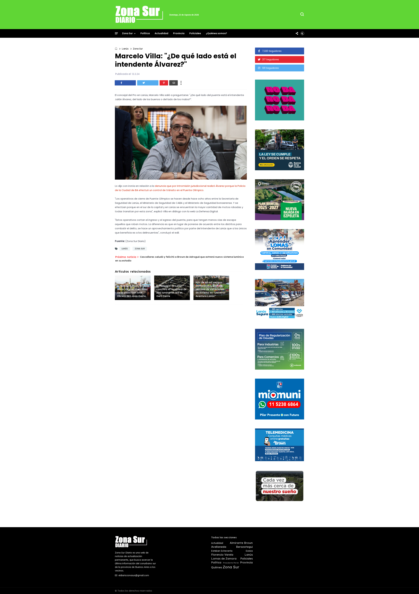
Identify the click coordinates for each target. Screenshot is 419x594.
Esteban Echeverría (221, 551)
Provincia (178, 33)
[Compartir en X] (147, 82)
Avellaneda (218, 546)
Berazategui (244, 546)
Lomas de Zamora (224, 558)
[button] (302, 33)
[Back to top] (411, 586)
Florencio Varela (222, 554)
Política (145, 33)
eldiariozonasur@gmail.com (133, 575)
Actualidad (161, 33)
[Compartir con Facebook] (125, 82)
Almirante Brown (241, 542)
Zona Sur (127, 33)
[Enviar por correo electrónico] (173, 82)
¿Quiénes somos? (216, 33)
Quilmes (216, 567)
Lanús (125, 48)
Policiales (195, 33)
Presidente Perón (231, 563)
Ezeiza (249, 551)
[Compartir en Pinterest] (164, 82)
